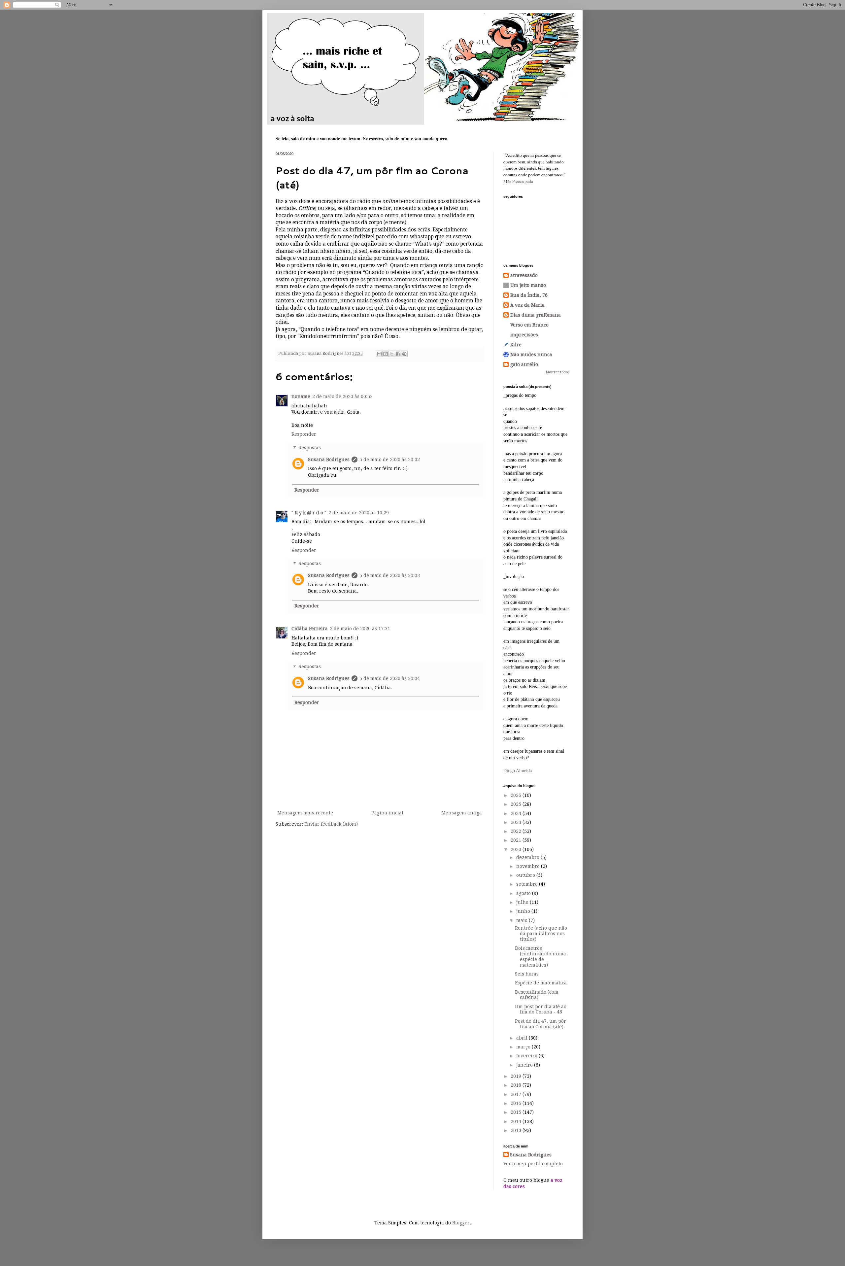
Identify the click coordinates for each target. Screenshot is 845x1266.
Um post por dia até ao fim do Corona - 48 (540, 1009)
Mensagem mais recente (305, 812)
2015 (517, 1112)
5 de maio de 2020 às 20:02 (389, 459)
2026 (517, 795)
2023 (517, 822)
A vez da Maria (527, 305)
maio (522, 920)
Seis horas (527, 973)
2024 (517, 813)
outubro (526, 875)
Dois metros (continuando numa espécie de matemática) (540, 956)
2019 (517, 1076)
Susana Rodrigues (329, 459)
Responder (303, 434)
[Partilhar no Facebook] (398, 354)
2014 (517, 1121)
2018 (517, 1085)
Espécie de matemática (541, 982)
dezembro (528, 857)
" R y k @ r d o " (308, 512)
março (524, 1046)
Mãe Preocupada (518, 181)
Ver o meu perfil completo (533, 1163)
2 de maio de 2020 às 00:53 (342, 396)
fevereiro (527, 1055)
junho (523, 911)
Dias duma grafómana (535, 315)
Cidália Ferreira (309, 628)
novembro (528, 866)
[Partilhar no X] (392, 354)
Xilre (516, 344)
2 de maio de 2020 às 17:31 (360, 628)
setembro (527, 884)
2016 (517, 1103)
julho (523, 902)
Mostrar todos (557, 372)
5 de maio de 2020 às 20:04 (389, 678)
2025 (517, 804)
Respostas (309, 447)
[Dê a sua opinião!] (385, 354)
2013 (517, 1130)
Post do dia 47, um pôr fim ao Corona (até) (540, 1023)
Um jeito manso (528, 285)
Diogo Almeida (517, 770)
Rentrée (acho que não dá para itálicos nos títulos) (541, 933)
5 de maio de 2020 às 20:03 (389, 575)
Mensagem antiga (461, 812)
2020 (517, 849)
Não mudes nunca (531, 354)
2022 (517, 831)
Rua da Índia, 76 (529, 295)
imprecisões (524, 334)
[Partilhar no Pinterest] (404, 354)
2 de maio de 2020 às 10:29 (358, 512)
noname (300, 396)
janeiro (525, 1065)
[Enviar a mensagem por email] (379, 354)
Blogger (461, 1222)
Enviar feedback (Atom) (331, 824)
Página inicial (387, 812)
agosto (524, 893)
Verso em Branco (529, 324)
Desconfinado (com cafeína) (536, 994)
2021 (517, 840)
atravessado (524, 275)
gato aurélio (524, 364)
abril (522, 1038)
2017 (517, 1094)
